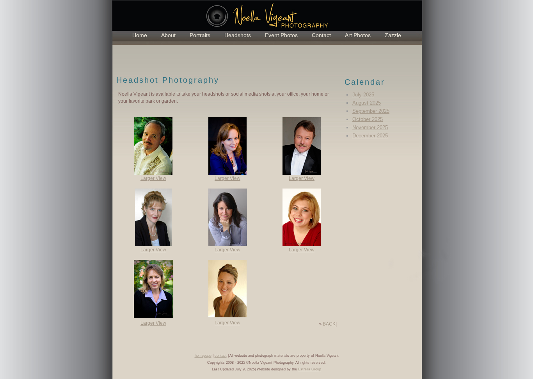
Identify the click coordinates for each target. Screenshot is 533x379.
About (168, 35)
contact (221, 356)
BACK (329, 323)
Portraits (200, 35)
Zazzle (393, 35)
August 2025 (366, 103)
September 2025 (370, 111)
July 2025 (363, 95)
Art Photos (358, 35)
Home (139, 35)
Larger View (153, 178)
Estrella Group (309, 369)
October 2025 (367, 119)
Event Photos (281, 35)
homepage (203, 356)
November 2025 (370, 127)
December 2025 (370, 136)
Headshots (237, 35)
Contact (321, 35)
